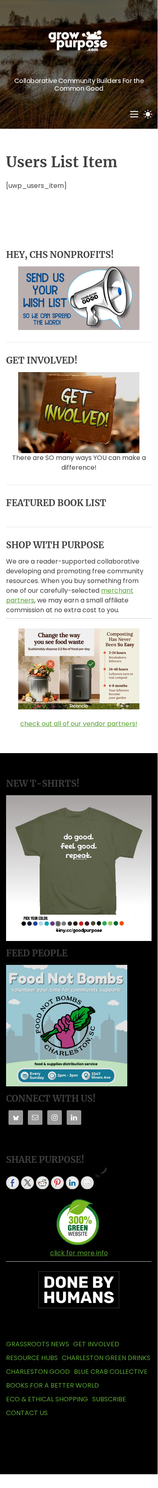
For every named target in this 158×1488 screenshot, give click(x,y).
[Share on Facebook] (12, 1182)
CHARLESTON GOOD (38, 1371)
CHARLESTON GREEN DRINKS (106, 1357)
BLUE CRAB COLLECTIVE (110, 1371)
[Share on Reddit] (42, 1182)
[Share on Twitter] (27, 1182)
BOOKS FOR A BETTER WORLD (52, 1385)
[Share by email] (87, 1182)
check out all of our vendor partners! (78, 723)
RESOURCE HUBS (32, 1357)
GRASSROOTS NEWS (37, 1344)
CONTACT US (27, 1413)
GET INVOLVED (96, 1344)
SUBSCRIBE (109, 1399)
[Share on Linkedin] (72, 1182)
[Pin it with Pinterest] (57, 1182)
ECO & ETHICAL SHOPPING (47, 1399)
